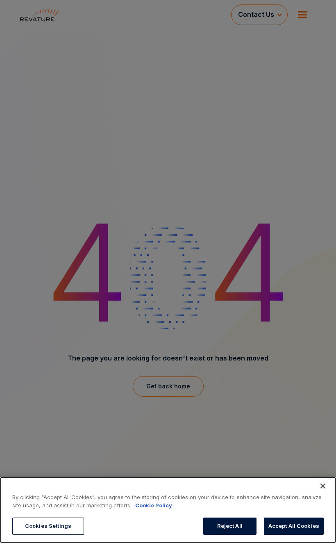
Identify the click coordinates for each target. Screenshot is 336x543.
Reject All (230, 525)
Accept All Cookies (293, 525)
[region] (168, 510)
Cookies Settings (48, 525)
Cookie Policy (153, 505)
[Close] (323, 486)
